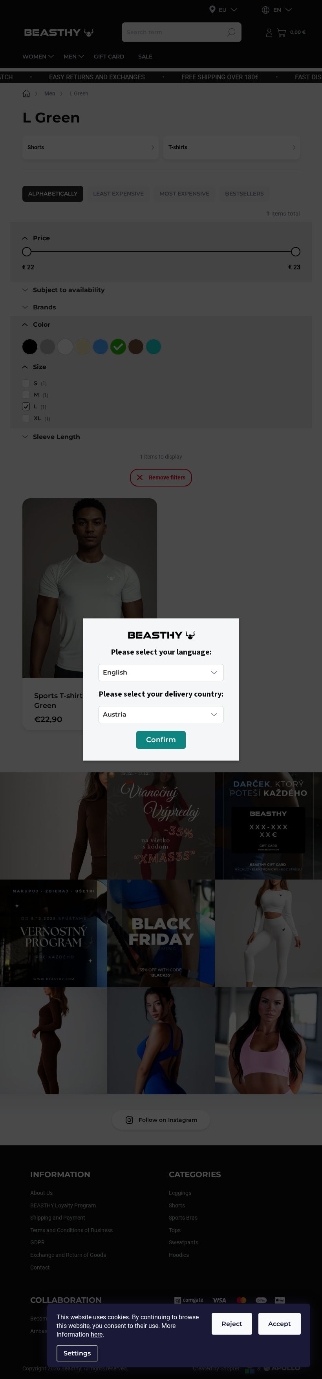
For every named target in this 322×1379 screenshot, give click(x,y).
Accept (279, 1324)
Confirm (161, 739)
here (96, 1334)
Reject (231, 1324)
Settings (77, 1353)
